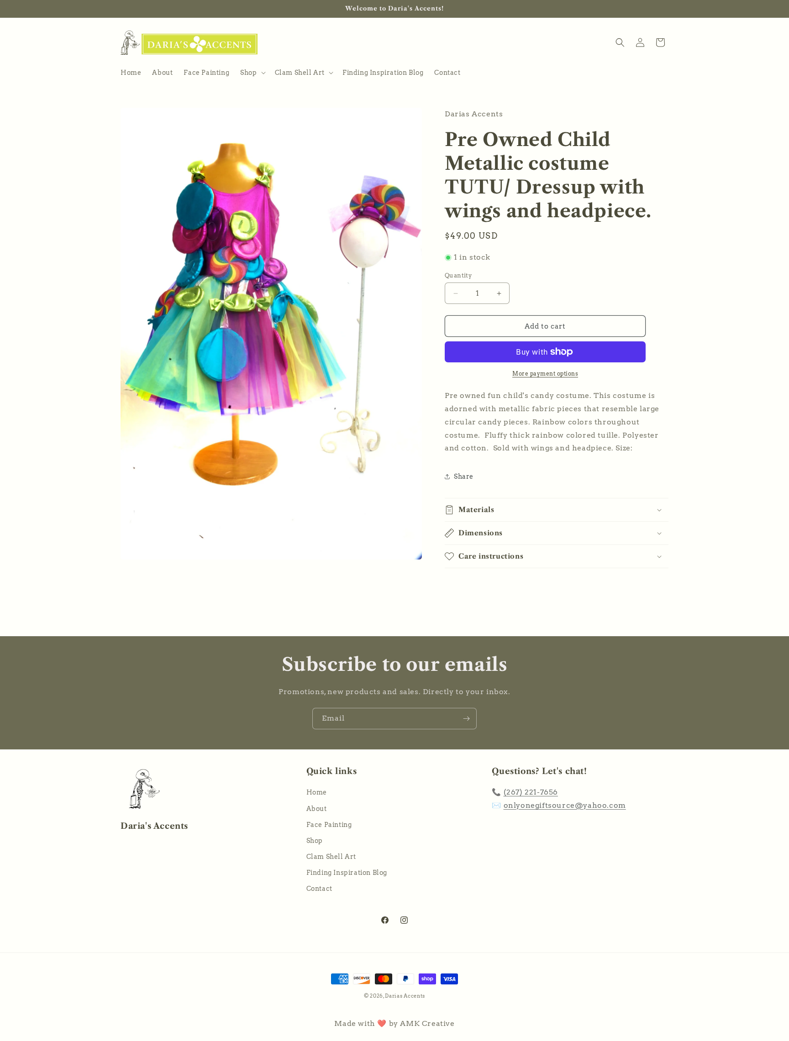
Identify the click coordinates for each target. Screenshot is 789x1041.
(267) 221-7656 (531, 792)
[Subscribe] (466, 718)
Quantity (458, 275)
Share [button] (463, 476)
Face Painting (329, 824)
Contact (319, 888)
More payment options (545, 373)
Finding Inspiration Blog (346, 872)
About (316, 808)
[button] (252, 72)
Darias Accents (405, 996)
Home (316, 792)
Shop (314, 840)
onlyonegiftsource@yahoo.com (565, 805)
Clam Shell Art (331, 856)
